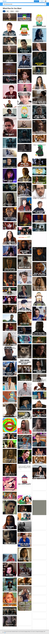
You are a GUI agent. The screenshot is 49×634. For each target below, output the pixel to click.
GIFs (7, 11)
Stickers (12, 11)
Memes (17, 11)
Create (37, 1)
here (5, 632)
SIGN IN (42, 1)
